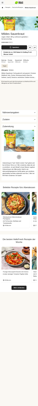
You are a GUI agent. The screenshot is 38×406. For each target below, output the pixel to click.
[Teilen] (35, 47)
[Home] (2, 8)
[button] (19, 119)
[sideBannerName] (19, 97)
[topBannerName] (19, 13)
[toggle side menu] (2, 2)
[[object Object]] (30, 47)
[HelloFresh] (19, 2)
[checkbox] (2, 42)
